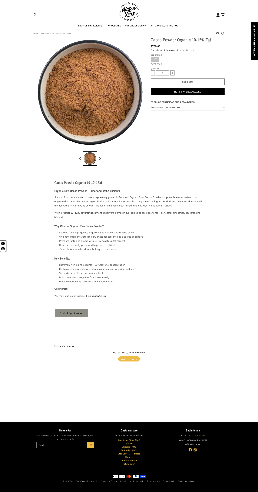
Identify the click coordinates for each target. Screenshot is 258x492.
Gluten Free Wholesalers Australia (84, 481)
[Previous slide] (80, 159)
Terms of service (154, 481)
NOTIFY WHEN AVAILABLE (187, 92)
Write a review (129, 358)
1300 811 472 (186, 435)
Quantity (155, 69)
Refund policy (125, 481)
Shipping (167, 50)
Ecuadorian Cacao (96, 295)
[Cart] (223, 15)
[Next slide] (100, 159)
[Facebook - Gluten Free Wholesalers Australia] (217, 33)
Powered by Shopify (109, 481)
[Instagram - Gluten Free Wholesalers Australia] (223, 33)
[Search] (35, 15)
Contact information (186, 481)
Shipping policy (169, 481)
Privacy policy (139, 481)
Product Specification (71, 313)
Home (35, 33)
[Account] (218, 15)
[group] (90, 158)
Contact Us (200, 435)
